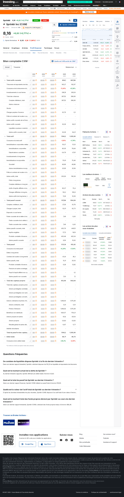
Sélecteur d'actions (17, 8)
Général (6, 48)
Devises (85, 21)
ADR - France (70, 8)
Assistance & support (110, 442)
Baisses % (106, 137)
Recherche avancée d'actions (82, 5)
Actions (6, 8)
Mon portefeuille (84, 442)
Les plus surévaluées (105, 233)
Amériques (78, 8)
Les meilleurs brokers (91, 174)
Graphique (16, 48)
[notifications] (116, 2)
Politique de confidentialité (99, 492)
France (25, 8)
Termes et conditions (82, 492)
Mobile (81, 438)
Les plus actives (87, 137)
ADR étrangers (61, 8)
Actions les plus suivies (91, 195)
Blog (80, 434)
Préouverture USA (33, 8)
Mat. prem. (99, 21)
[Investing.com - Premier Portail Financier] (10, 2)
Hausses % (97, 137)
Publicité (106, 438)
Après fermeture (44, 8)
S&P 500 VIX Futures (89, 52)
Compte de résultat (24, 53)
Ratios (52, 53)
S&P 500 (85, 58)
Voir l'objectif (71, 33)
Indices (92, 21)
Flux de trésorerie (43, 53)
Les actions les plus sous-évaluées (90, 227)
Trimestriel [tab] (17, 67)
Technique (48, 48)
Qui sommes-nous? (109, 434)
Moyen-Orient (92, 8)
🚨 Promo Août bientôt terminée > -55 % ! (79, 2)
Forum (56, 48)
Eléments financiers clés (10, 53)
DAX (84, 55)
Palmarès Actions (89, 132)
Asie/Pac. (99, 8)
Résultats (58, 53)
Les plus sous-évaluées (89, 233)
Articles (25, 48)
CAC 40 (85, 42)
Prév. (65, 53)
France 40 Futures (88, 46)
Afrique (106, 8)
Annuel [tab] (7, 67)
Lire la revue (109, 185)
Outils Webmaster (85, 446)
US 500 (85, 49)
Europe (85, 8)
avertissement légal (115, 492)
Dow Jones (86, 61)
